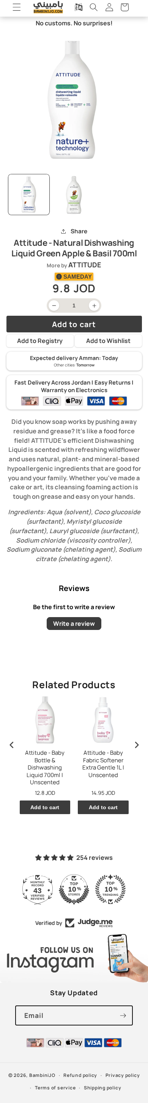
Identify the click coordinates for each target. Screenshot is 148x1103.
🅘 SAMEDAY (74, 276)
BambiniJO (42, 1075)
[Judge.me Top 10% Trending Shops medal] (110, 889)
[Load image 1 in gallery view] (28, 194)
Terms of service (55, 1087)
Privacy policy (122, 1075)
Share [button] (79, 231)
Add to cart (44, 807)
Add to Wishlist (108, 341)
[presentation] (11, 745)
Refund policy (80, 1075)
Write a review (74, 623)
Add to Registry (40, 341)
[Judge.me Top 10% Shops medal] (74, 889)
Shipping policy (102, 1087)
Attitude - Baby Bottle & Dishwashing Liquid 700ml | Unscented (45, 767)
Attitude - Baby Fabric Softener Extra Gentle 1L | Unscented (103, 764)
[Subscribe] (123, 1015)
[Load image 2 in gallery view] (74, 194)
